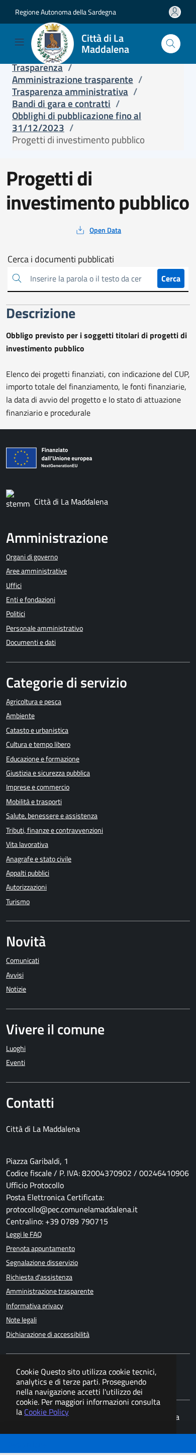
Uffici (14, 585)
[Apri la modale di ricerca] (171, 44)
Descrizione (27, 1444)
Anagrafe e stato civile (38, 858)
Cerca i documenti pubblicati (61, 259)
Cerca (170, 278)
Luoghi (16, 1048)
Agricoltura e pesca (33, 701)
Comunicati (22, 960)
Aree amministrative (36, 570)
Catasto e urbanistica (37, 730)
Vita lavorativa (27, 844)
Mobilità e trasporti (34, 801)
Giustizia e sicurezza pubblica (48, 773)
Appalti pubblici (27, 873)
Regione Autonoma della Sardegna (65, 12)
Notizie (16, 989)
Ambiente (20, 715)
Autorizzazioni (26, 887)
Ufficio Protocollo (35, 1185)
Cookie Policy (46, 1412)
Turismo (18, 901)
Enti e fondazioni (30, 599)
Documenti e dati (31, 642)
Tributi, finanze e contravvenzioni (54, 830)
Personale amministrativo (44, 628)
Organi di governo (32, 556)
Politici (15, 613)
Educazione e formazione (42, 758)
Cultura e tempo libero (38, 744)
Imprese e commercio (37, 787)
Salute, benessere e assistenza (51, 815)
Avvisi (15, 975)
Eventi (15, 1062)
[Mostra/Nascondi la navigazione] (19, 42)
